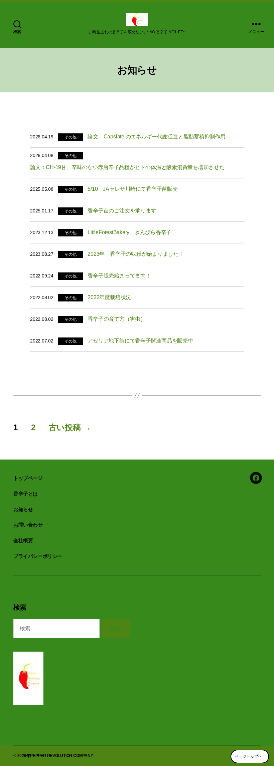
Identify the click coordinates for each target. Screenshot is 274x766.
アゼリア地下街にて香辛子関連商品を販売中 (140, 340)
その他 (70, 137)
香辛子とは (25, 494)
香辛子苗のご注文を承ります (122, 210)
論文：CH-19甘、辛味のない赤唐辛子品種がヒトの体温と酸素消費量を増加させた (127, 167)
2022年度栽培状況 (109, 297)
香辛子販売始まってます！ (119, 275)
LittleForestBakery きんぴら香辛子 (132, 232)
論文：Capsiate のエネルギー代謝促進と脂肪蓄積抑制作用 (157, 136)
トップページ (28, 478)
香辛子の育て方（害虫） (116, 319)
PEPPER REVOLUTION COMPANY (61, 755)
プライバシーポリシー (37, 556)
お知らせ (23, 509)
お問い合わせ (28, 525)
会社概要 (23, 540)
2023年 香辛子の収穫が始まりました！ (135, 254)
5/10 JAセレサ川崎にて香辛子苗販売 (132, 189)
